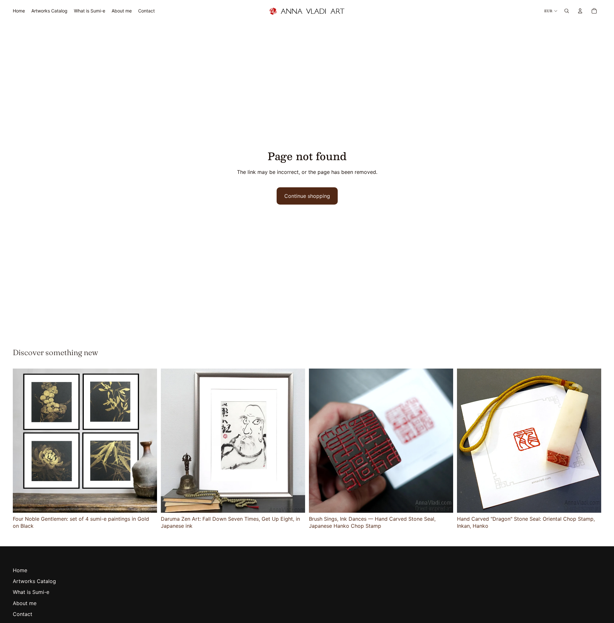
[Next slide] (147, 440)
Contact (22, 614)
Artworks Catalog (34, 581)
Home (20, 570)
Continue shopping (307, 196)
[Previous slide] (22, 440)
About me (24, 603)
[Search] (567, 11)
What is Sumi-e (31, 592)
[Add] (147, 503)
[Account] (580, 11)
